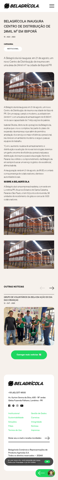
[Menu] (51, 6)
